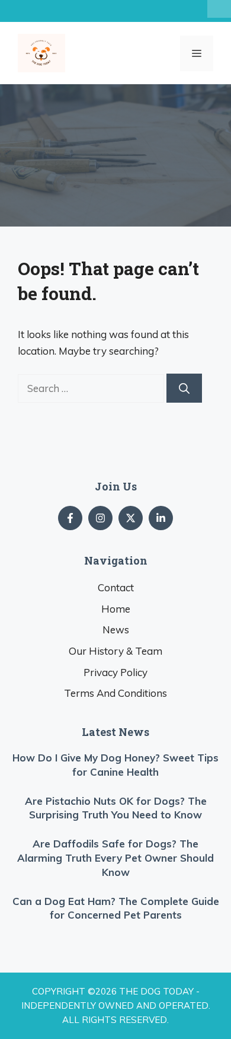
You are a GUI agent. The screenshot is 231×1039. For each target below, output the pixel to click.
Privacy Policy (115, 672)
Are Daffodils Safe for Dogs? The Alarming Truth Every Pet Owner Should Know (115, 857)
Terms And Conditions (115, 693)
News (115, 629)
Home (115, 609)
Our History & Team (115, 651)
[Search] (184, 388)
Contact (116, 587)
